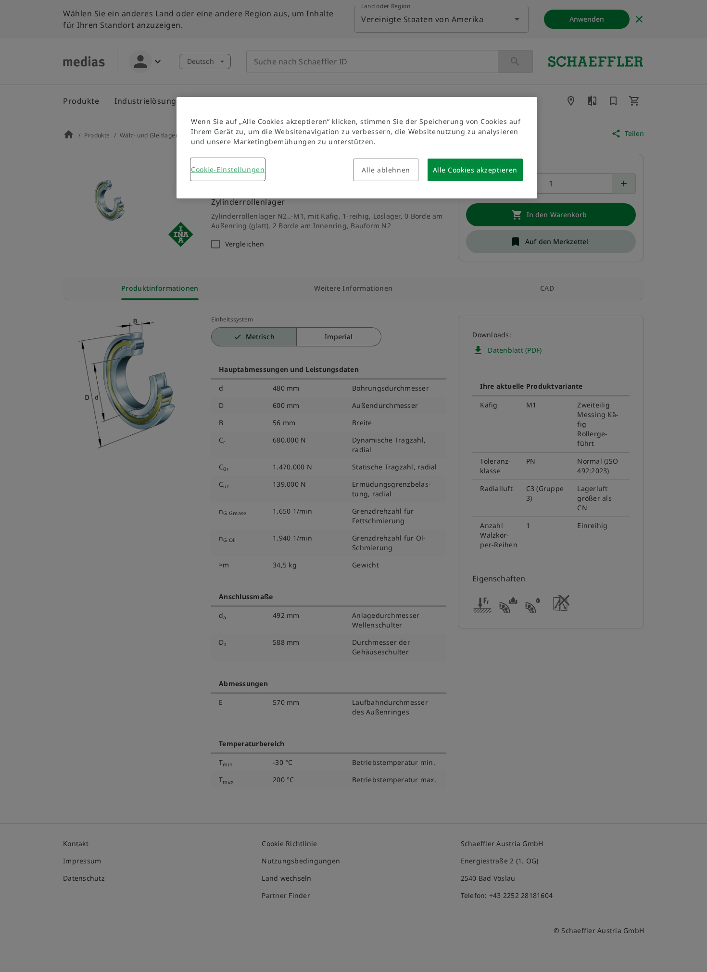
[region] (357, 147)
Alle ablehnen (386, 169)
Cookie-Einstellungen (228, 169)
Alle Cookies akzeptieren (475, 169)
